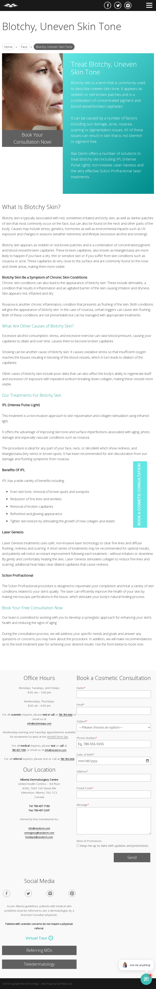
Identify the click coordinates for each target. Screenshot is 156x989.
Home (8, 47)
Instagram (127, 5)
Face (24, 47)
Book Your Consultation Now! (32, 138)
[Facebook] (6, 893)
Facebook (107, 5)
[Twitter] (28, 893)
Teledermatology (39, 964)
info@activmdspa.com (39, 723)
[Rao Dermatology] (12, 4)
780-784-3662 (66, 714)
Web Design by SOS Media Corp (56, 983)
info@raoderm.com (55, 750)
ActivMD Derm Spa (57, 736)
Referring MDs (39, 950)
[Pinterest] (72, 893)
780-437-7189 (19, 750)
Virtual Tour (36, 938)
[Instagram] (50, 893)
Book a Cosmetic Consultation (138, 494)
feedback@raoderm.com (39, 836)
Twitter (117, 5)
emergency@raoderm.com (39, 832)
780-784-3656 (67, 758)
